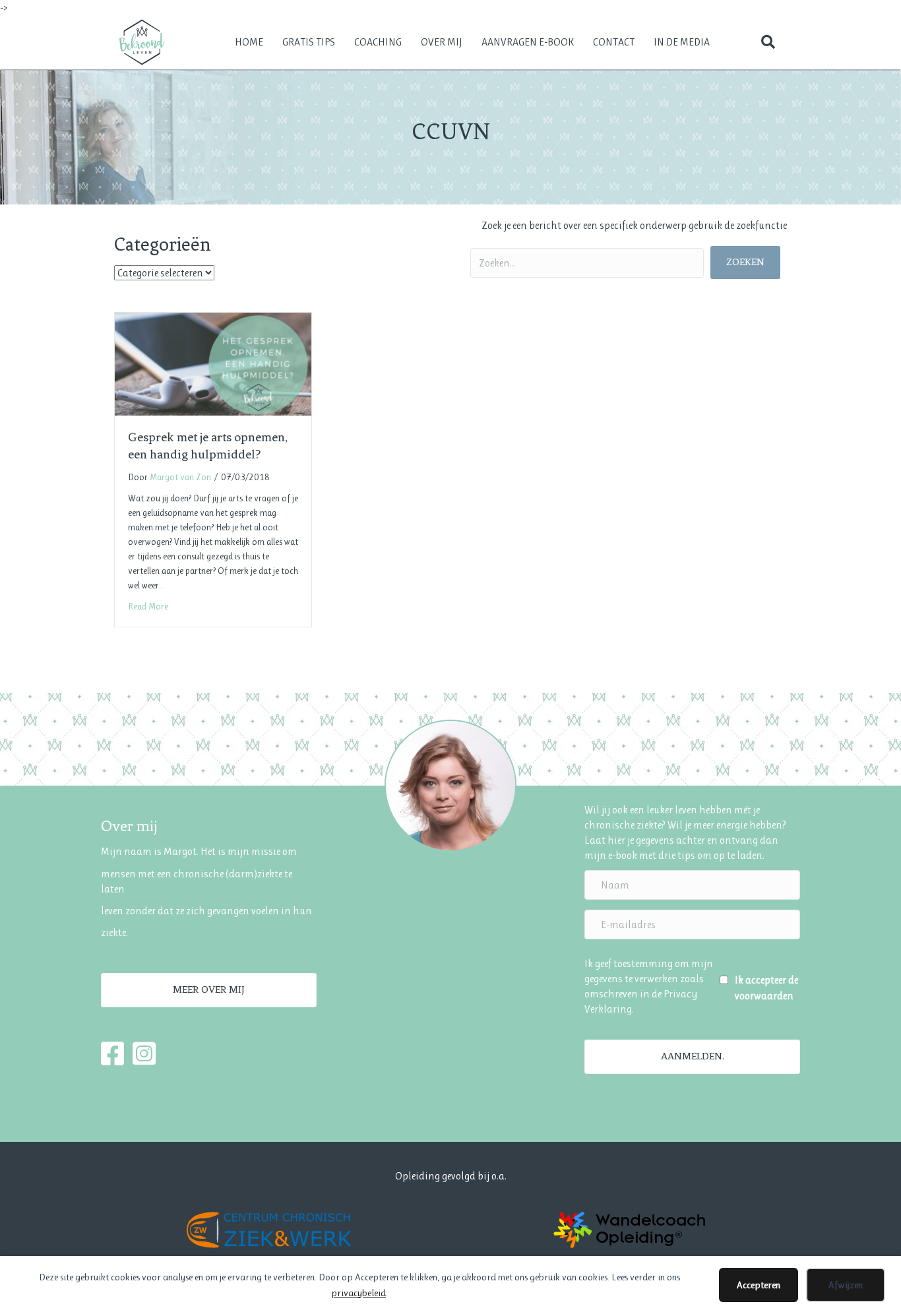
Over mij (441, 42)
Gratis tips (308, 42)
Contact (614, 42)
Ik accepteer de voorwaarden (766, 987)
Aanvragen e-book (528, 42)
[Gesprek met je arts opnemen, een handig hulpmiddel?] (213, 363)
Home (249, 42)
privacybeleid (358, 1293)
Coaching (378, 42)
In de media (682, 42)
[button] (768, 42)
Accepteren (758, 1285)
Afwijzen (845, 1285)
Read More (148, 606)
